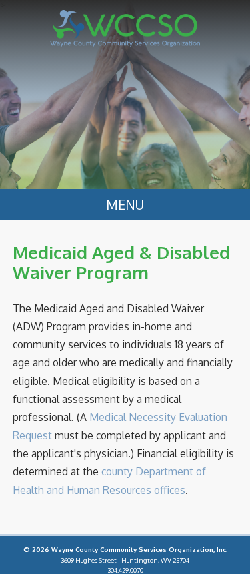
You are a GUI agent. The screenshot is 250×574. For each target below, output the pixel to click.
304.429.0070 (125, 570)
